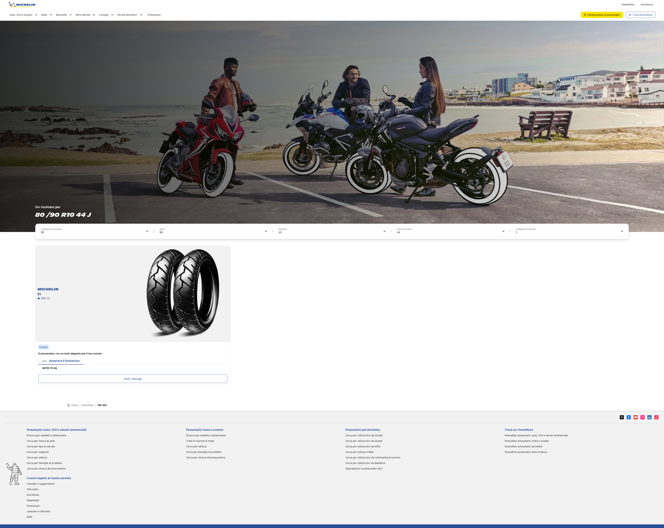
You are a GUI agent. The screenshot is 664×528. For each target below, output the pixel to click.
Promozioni (154, 14)
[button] (146, 231)
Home (74, 405)
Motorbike (88, 405)
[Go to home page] (22, 4)
